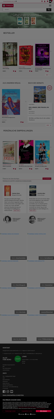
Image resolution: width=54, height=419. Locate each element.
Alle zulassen (43, 411)
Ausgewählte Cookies (27, 411)
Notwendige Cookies (10, 411)
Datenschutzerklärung (40, 408)
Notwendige (22, 414)
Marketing (33, 414)
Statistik (28, 414)
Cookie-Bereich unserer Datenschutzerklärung (27, 407)
